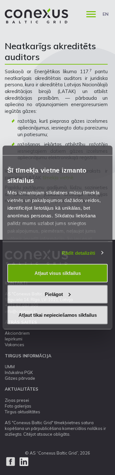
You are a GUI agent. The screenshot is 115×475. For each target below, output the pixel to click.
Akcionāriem (17, 333)
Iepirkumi (13, 338)
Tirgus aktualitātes (22, 411)
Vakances (14, 344)
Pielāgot (54, 294)
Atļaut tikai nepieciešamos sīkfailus (58, 315)
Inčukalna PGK (19, 372)
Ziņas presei (17, 400)
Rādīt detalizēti (79, 252)
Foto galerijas (18, 406)
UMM (10, 366)
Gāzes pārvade (20, 378)
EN (106, 14)
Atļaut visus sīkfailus (57, 273)
